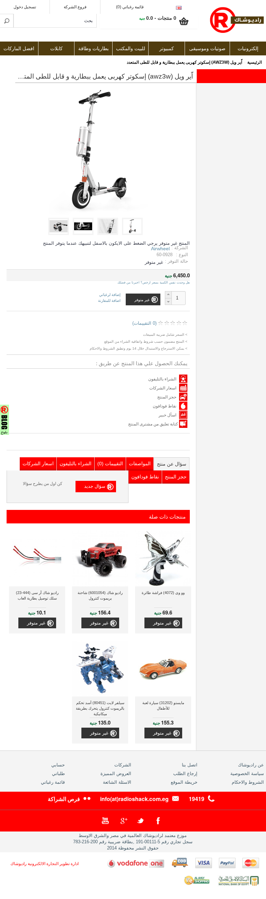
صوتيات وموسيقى (207, 48)
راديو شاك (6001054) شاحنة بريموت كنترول (100, 595)
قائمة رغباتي (53, 782)
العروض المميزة (115, 773)
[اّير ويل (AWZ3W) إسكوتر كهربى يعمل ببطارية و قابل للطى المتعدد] (133, 233)
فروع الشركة (75, 7)
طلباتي (58, 773)
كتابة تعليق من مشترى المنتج (153, 424)
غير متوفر (162, 623)
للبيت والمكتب (130, 48)
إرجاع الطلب (185, 773)
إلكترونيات (248, 48)
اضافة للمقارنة (109, 300)
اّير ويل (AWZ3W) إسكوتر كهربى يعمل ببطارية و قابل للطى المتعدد (184, 62)
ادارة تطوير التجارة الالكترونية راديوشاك (44, 863)
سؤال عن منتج (171, 464)
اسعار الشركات (162, 388)
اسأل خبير (167, 415)
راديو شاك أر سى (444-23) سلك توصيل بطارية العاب (37, 595)
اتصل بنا (189, 764)
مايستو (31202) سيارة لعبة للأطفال (163, 705)
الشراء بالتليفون (162, 379)
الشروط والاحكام (248, 782)
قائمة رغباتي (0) (130, 7)
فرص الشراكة (64, 799)
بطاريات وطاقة (93, 48)
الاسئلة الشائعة (117, 782)
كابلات (56, 48)
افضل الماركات (18, 48)
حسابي (58, 764)
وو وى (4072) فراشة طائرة (163, 593)
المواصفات (140, 463)
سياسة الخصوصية (247, 773)
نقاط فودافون (164, 406)
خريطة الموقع (184, 782)
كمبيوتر (166, 48)
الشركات (122, 764)
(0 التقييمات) (144, 323)
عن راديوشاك (251, 764)
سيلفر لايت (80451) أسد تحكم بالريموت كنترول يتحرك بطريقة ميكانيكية (100, 708)
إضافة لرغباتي (110, 295)
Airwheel (160, 248)
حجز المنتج (166, 397)
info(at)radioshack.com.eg (134, 799)
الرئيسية (254, 62)
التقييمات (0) (110, 463)
